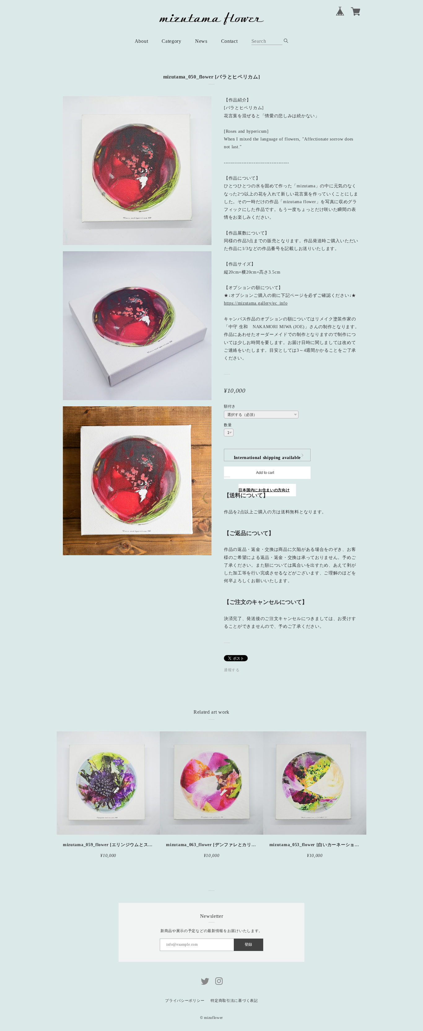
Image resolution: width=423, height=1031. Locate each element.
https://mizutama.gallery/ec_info (255, 303)
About (141, 41)
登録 (248, 944)
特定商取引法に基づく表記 (234, 1000)
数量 (228, 425)
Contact (229, 41)
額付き (230, 406)
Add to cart (265, 473)
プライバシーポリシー (184, 1000)
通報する (232, 670)
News (201, 41)
